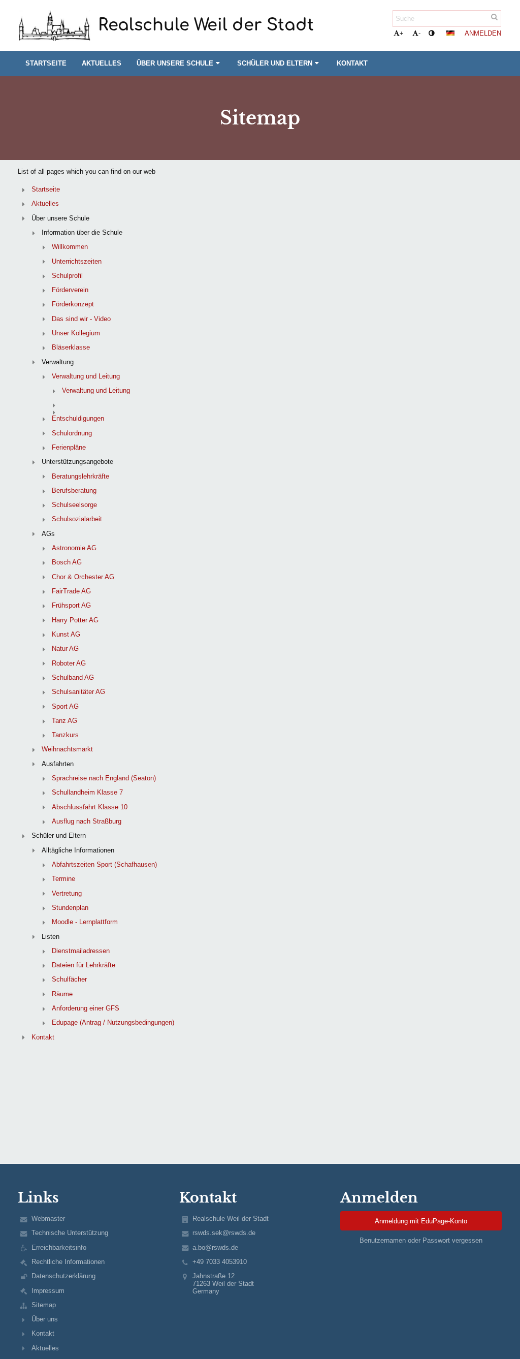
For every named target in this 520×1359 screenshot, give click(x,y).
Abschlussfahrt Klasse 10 (89, 807)
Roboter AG (69, 663)
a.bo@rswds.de (215, 1247)
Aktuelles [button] (101, 63)
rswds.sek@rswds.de (223, 1233)
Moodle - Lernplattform (85, 922)
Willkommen (70, 246)
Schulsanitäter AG (78, 692)
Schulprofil (67, 275)
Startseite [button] (46, 63)
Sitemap (43, 1305)
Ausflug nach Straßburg (86, 821)
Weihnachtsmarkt (67, 749)
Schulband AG (73, 677)
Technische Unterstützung (69, 1233)
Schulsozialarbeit (77, 519)
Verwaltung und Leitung (86, 376)
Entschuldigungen (78, 418)
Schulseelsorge (74, 505)
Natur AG (65, 648)
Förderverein (70, 290)
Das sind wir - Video (81, 319)
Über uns (44, 1319)
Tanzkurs (65, 735)
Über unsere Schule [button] (175, 63)
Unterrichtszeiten (77, 261)
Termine (63, 878)
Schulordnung (72, 433)
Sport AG (65, 706)
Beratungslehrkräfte (80, 476)
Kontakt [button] (352, 63)
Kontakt (42, 1037)
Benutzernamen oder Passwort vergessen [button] (421, 1240)
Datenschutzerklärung (63, 1276)
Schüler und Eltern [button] (274, 63)
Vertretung (67, 893)
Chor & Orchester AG (83, 577)
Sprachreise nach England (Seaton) (104, 778)
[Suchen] (494, 17)
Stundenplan (70, 907)
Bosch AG (67, 562)
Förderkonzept (73, 304)
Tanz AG (64, 720)
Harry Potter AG (75, 620)
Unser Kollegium (76, 333)
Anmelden (483, 33)
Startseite (45, 189)
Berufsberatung (74, 490)
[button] (431, 33)
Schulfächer (69, 979)
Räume (62, 994)
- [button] (419, 33)
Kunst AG (66, 634)
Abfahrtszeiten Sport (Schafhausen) (104, 864)
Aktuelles (45, 203)
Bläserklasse (71, 347)
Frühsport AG (71, 605)
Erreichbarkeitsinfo (58, 1247)
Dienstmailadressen (81, 951)
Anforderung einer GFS (85, 1008)
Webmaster (48, 1218)
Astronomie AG (74, 548)
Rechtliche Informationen (68, 1262)
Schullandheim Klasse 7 (87, 792)
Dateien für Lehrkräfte (83, 965)
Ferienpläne (69, 447)
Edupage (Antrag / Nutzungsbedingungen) (113, 1022)
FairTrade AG (71, 591)
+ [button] (402, 33)
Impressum (47, 1290)
